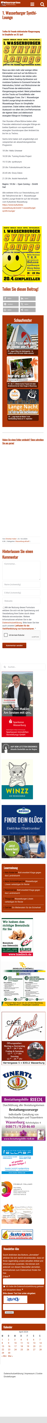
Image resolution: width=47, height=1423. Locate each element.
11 (22, 1343)
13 (34, 1343)
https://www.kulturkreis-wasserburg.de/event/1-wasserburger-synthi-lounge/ (19, 208)
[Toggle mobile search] (42, 4)
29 (3, 1353)
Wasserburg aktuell (22, 541)
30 (9, 1353)
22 (3, 1349)
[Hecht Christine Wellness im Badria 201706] (17, 1205)
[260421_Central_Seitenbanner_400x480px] (23, 1013)
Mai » (10, 1356)
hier (4, 1273)
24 (15, 1349)
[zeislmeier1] (17, 1231)
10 (15, 1343)
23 (9, 1349)
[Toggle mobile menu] (32, 4)
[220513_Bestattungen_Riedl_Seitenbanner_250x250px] (23, 1098)
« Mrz (4, 1356)
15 (3, 1346)
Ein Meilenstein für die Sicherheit (26, 907)
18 (22, 1346)
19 (28, 1346)
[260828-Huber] (22, 358)
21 (40, 1346)
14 (40, 1343)
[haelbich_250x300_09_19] (17, 919)
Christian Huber (11, 539)
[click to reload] (15, 1299)
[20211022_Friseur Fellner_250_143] (17, 1181)
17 (15, 1346)
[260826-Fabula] (23, 390)
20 (34, 1346)
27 (34, 1349)
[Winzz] (17, 760)
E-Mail (6, 1276)
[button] (11, 298)
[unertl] (17, 1072)
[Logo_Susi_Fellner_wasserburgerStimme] (17, 1148)
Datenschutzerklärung (26, 1286)
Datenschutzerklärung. (12, 622)
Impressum (30, 1373)
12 (28, 1343)
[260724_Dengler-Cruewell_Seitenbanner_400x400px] (23, 963)
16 (9, 1346)
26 (28, 1349)
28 (40, 1349)
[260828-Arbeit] (22, 325)
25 (22, 1349)
